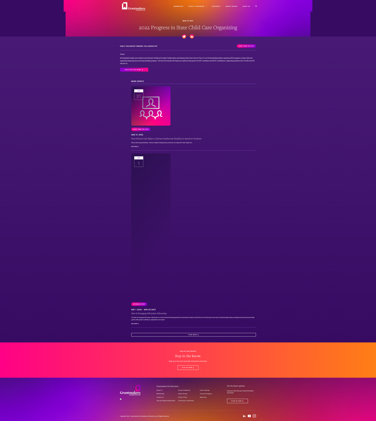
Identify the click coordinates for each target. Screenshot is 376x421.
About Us (246, 6)
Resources (216, 6)
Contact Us (160, 397)
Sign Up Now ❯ (188, 367)
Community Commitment (186, 400)
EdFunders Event (139, 304)
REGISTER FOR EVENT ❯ (134, 69)
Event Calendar (205, 390)
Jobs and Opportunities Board (165, 400)
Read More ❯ (135, 146)
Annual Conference (184, 390)
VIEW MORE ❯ (193, 334)
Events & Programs (196, 6)
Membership (178, 6)
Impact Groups (232, 6)
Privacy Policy (182, 397)
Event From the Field (246, 46)
